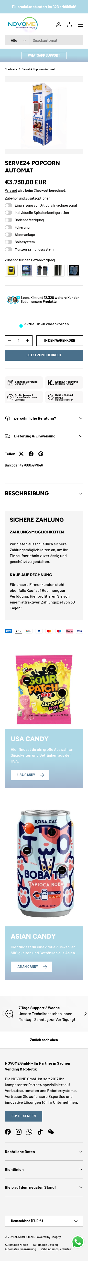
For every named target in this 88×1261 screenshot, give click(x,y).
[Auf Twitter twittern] (21, 454)
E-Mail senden (23, 1116)
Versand (11, 190)
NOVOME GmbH (24, 1237)
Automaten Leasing (45, 1244)
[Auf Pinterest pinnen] (41, 454)
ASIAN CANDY (27, 966)
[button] (69, 24)
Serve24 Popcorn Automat (38, 69)
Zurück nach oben (44, 1040)
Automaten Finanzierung (20, 1249)
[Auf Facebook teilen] (31, 454)
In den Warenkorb (59, 340)
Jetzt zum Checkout (44, 355)
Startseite (11, 69)
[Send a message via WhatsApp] (78, 1242)
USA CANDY (26, 775)
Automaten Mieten (16, 1244)
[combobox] (44, 40)
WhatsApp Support (44, 55)
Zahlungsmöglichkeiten (56, 1249)
